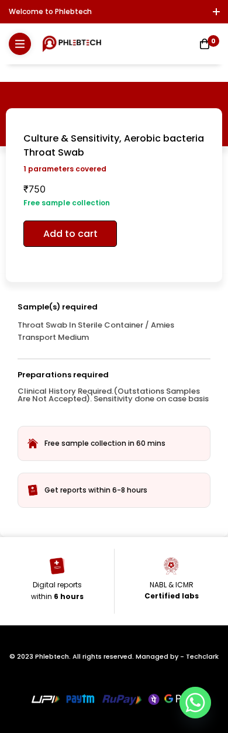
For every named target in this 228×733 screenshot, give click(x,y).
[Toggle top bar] (216, 11)
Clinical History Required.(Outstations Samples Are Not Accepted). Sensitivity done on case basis (113, 395)
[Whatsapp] (195, 702)
